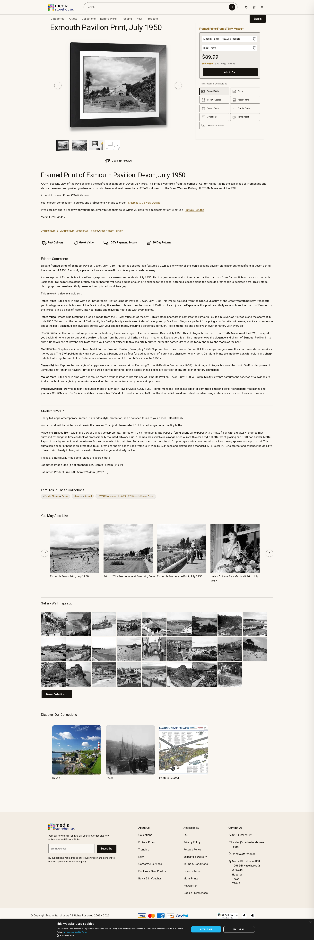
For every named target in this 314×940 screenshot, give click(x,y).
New (139, 18)
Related (88, 496)
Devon (65, 496)
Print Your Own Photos (152, 871)
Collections (89, 18)
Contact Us (235, 827)
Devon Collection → (57, 694)
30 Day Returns (194, 209)
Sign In (258, 18)
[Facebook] (244, 917)
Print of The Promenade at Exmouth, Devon (130, 576)
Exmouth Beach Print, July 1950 (69, 576)
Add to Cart (230, 72)
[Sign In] (262, 7)
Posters (78, 496)
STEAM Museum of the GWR (112, 496)
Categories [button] (57, 18)
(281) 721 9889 (242, 835)
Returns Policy (192, 849)
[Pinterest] (252, 917)
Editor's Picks (108, 18)
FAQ (186, 835)
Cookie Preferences (195, 892)
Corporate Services (150, 864)
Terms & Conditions (195, 864)
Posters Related (169, 778)
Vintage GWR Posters (87, 230)
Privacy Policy (191, 842)
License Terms (192, 871)
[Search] (232, 7)
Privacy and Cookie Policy (75, 932)
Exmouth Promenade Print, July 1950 (179, 576)
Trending (126, 18)
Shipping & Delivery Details (144, 202)
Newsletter (190, 885)
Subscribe (106, 848)
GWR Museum (48, 230)
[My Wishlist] (246, 7)
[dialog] (157, 929)
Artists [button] (73, 18)
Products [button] (152, 18)
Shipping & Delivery (195, 856)
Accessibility (191, 827)
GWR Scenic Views (137, 496)
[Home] (63, 7)
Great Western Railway (111, 230)
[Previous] (57, 85)
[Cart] (254, 7)
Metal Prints (190, 878)
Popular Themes (52, 496)
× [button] (310, 922)
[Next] (178, 85)
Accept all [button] (206, 929)
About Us (144, 827)
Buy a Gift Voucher (149, 878)
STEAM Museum (65, 230)
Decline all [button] (239, 929)
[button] (121, 936)
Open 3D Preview (121, 160)
